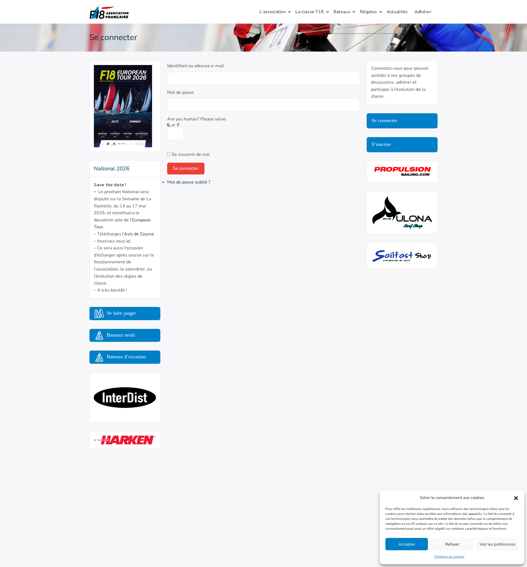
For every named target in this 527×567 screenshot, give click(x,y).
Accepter (407, 544)
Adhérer (422, 12)
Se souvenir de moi (191, 154)
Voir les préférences (497, 544)
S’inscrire (381, 144)
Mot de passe (180, 92)
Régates (368, 12)
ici (128, 241)
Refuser (452, 544)
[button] (516, 497)
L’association (272, 12)
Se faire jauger (120, 313)
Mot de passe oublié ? (188, 182)
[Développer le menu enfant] (289, 11)
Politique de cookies (449, 556)
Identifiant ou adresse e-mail (195, 66)
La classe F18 (309, 12)
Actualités (397, 12)
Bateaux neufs (120, 335)
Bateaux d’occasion (125, 356)
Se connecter (186, 168)
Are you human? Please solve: (197, 119)
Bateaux (341, 12)
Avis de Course (139, 234)
